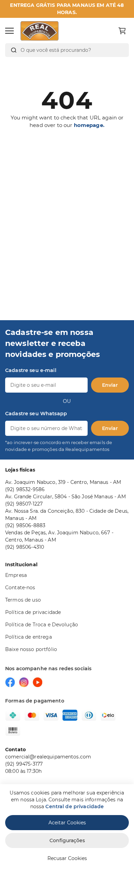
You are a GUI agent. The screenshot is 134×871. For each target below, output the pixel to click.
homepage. (89, 125)
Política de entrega (28, 637)
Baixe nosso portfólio (31, 649)
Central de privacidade (74, 806)
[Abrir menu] (9, 31)
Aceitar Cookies (67, 823)
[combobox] (67, 50)
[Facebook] (10, 682)
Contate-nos (20, 587)
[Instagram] (24, 682)
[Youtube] (37, 682)
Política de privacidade (33, 612)
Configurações (67, 840)
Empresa (16, 575)
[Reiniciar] (120, 50)
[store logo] (39, 30)
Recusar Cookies (67, 858)
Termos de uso (23, 600)
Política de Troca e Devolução (41, 625)
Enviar (110, 385)
